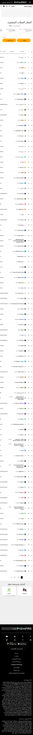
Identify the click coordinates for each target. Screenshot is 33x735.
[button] (30, 2)
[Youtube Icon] (4, 636)
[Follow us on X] (9, 6)
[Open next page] (11, 577)
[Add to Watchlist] (31, 52)
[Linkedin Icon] (12, 636)
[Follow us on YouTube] (4, 6)
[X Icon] (28, 636)
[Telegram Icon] (20, 640)
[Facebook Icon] (20, 636)
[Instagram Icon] (28, 640)
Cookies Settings (16, 664)
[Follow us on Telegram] (1, 6)
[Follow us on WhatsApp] (7, 6)
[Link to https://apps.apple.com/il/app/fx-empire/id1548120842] (22, 644)
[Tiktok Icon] (4, 640)
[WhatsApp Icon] (12, 640)
